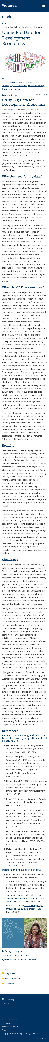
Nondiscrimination (10, 1027)
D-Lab (6, 16)
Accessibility (7, 1023)
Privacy (5, 1030)
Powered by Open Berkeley (13, 1020)
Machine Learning (36, 85)
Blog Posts (10, 973)
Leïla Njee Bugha (9, 94)
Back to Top (42, 1038)
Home (4, 23)
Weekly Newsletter (14, 978)
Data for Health (9, 82)
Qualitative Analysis (11, 88)
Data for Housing (26, 82)
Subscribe (9, 983)
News (4, 969)
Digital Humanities (18, 85)
